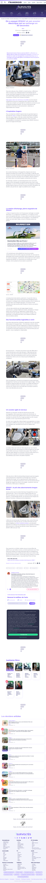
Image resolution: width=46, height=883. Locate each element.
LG (18, 853)
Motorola (5, 844)
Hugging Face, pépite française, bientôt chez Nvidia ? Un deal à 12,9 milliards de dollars (21, 757)
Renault (4, 858)
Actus (25, 2)
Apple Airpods (34, 852)
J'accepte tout (23, 634)
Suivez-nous (16, 35)
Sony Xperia (5, 847)
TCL (18, 858)
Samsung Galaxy (6, 846)
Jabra (33, 854)
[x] (7, 589)
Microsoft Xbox (21, 844)
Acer (33, 841)
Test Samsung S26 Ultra (23, 876)
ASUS (19, 841)
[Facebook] (20, 838)
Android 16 (17, 874)
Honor (33, 845)
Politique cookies (13, 632)
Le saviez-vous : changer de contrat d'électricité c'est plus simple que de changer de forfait (20, 748)
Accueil (2, 18)
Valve (19, 848)
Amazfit (4, 864)
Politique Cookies (25, 879)
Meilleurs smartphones (9, 872)
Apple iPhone (5, 841)
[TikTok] (29, 838)
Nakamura (34, 868)
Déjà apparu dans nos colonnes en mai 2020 (17, 100)
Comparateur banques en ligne (27, 874)
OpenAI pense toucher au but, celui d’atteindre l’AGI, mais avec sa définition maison (20, 722)
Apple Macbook (35, 842)
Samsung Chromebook (36, 848)
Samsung (19, 856)
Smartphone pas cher (29, 872)
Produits (20, 568)
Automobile (5, 851)
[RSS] (22, 838)
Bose (33, 853)
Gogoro (14, 115)
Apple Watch (5, 865)
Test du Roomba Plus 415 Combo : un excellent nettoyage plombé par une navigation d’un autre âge (20, 791)
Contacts (18, 879)
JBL (32, 855)
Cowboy (33, 864)
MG (4, 856)
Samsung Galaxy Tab (22, 868)
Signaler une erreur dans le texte (13, 563)
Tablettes (19, 862)
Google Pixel (5, 842)
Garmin (4, 867)
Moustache (34, 867)
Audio (32, 851)
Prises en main (11, 568)
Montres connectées (7, 862)
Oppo (4, 845)
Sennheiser (34, 858)
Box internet (39, 874)
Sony (19, 857)
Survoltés (7, 18)
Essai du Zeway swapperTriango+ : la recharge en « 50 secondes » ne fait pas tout (10, 693)
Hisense (19, 852)
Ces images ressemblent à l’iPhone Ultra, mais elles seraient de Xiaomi (21, 808)
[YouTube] (24, 838)
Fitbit (4, 866)
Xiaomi (4, 848)
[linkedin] (10, 589)
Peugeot (5, 857)
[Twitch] (26, 838)
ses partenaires (16, 628)
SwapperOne (35, 568)
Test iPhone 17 (39, 872)
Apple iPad (20, 864)
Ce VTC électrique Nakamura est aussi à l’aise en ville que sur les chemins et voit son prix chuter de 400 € (21, 782)
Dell (33, 843)
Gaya (33, 866)
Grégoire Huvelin (15, 572)
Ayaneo (19, 842)
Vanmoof (34, 870)
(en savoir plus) (31, 623)
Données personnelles (37, 879)
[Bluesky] (31, 838)
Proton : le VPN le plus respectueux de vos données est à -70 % (10, 675)
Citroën (4, 854)
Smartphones (5, 840)
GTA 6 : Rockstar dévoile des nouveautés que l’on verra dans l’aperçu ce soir (21, 765)
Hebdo (20, 600)
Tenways (33, 869)
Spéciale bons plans (30, 600)
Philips (19, 855)
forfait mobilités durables (22, 523)
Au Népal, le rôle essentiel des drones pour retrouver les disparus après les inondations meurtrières (20, 739)
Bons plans (39, 2)
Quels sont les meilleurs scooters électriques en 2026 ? (21, 560)
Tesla (4, 859)
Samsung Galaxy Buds (36, 857)
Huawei (4, 843)
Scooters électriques (14, 18)
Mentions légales (4, 879)
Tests (29, 2)
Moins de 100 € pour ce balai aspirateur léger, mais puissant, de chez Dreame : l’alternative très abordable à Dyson (21, 731)
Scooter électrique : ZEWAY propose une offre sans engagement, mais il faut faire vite (18, 675)
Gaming (19, 840)
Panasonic (20, 854)
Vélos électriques (35, 862)
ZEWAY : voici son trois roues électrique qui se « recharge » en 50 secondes (36, 675)
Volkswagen (5, 860)
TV (17, 851)
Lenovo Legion (20, 843)
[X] (15, 838)
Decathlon (34, 865)
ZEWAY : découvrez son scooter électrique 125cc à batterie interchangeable (27, 675)
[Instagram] (17, 838)
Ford (4, 855)
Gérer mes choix (23, 637)
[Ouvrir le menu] (2, 2)
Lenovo (33, 844)
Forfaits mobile (19, 872)
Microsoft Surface (35, 847)
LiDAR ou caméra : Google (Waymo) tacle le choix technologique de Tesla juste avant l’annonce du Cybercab (21, 799)
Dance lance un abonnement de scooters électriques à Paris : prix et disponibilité (18, 693)
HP (32, 846)
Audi (4, 852)
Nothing (33, 856)
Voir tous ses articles (32, 589)
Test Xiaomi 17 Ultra (8, 874)
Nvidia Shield (20, 846)
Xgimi (19, 859)
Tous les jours (12, 600)
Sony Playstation (21, 847)
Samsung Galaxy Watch (8, 869)
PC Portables (34, 840)
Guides (33, 2)
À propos (12, 879)
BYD (4, 853)
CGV (45, 879)
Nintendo (19, 845)
